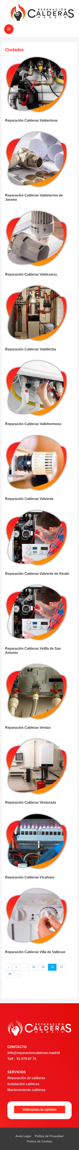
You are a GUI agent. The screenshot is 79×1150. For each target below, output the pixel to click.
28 (9, 974)
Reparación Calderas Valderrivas (31, 120)
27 (61, 967)
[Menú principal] (8, 29)
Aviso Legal (23, 1136)
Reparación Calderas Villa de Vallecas (35, 952)
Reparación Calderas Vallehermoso (33, 424)
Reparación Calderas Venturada (30, 802)
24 (33, 967)
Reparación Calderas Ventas (28, 727)
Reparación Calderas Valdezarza (31, 274)
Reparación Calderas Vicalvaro (30, 877)
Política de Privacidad (49, 1136)
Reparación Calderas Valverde (29, 499)
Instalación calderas (23, 1084)
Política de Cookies (39, 1141)
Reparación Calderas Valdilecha (30, 349)
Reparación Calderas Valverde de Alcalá (37, 573)
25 (43, 967)
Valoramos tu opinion (40, 1109)
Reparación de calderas (26, 1078)
